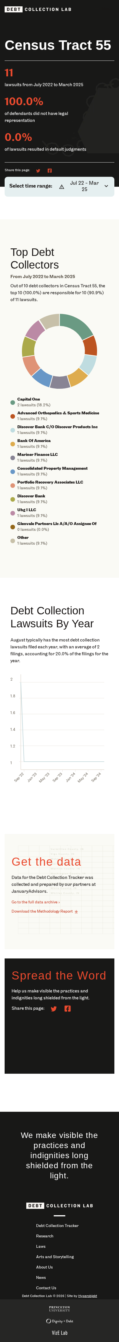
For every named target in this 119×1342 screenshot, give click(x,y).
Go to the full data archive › (36, 902)
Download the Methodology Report (42, 911)
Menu (107, 9)
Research (44, 1236)
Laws (41, 1247)
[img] (76, 327)
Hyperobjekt (87, 1296)
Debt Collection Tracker (57, 1226)
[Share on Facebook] (49, 170)
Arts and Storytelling (55, 1257)
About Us (44, 1267)
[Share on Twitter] (38, 170)
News (41, 1278)
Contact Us (46, 1288)
